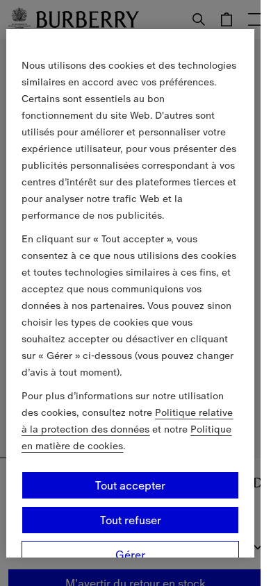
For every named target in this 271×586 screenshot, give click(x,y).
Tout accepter (130, 485)
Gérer (130, 554)
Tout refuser (130, 520)
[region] (130, 293)
